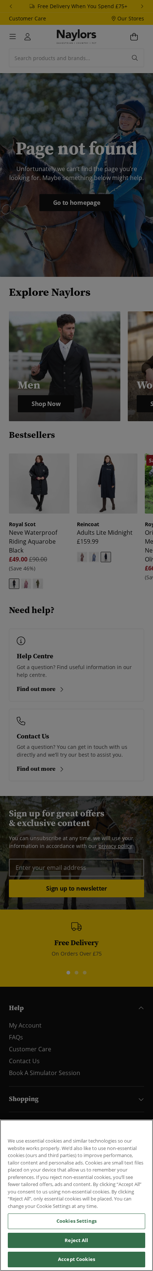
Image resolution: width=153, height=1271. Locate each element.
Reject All (76, 1240)
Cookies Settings (76, 1221)
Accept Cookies (76, 1259)
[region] (76, 1195)
